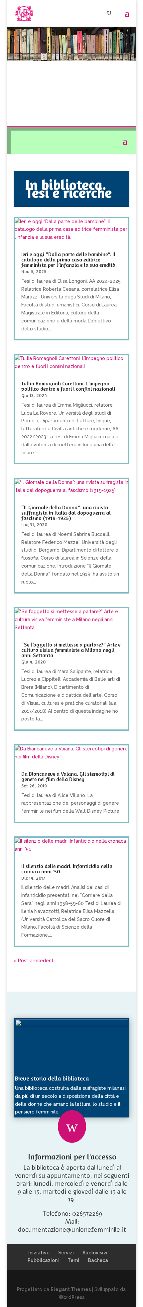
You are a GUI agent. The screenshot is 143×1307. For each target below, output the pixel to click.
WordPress (71, 1297)
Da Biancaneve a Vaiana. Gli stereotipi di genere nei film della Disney (67, 776)
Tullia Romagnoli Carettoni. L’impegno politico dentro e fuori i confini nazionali (68, 386)
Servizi (66, 1252)
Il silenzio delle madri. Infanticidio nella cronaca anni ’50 (66, 869)
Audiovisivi (94, 1252)
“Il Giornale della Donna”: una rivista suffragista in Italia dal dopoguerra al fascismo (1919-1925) (66, 512)
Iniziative (39, 1252)
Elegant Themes (71, 1289)
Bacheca (98, 1260)
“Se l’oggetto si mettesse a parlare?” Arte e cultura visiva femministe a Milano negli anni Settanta (70, 649)
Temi (73, 1260)
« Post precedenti (34, 960)
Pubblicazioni (43, 1260)
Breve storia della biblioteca (52, 1078)
